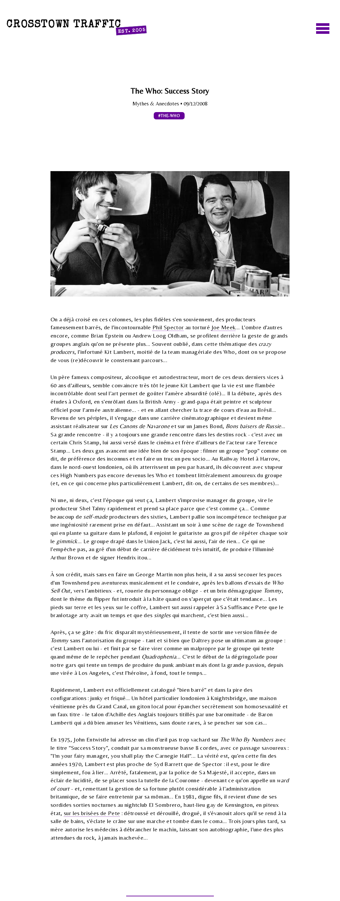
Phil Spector (168, 327)
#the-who (169, 115)
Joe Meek (224, 327)
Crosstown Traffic (76, 26)
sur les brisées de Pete (92, 813)
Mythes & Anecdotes (156, 103)
